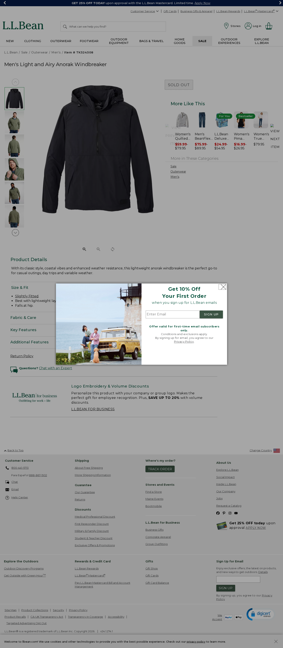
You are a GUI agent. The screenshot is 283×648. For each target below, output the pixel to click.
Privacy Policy (184, 341)
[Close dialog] (222, 286)
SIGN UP (211, 314)
